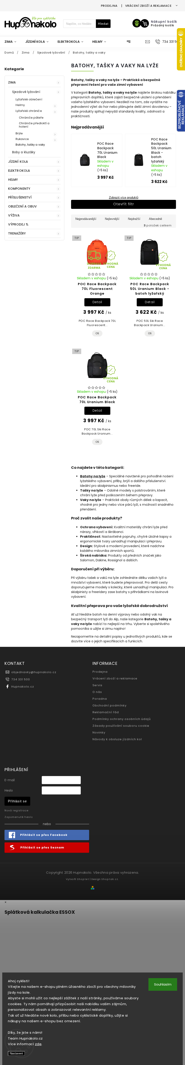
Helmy (20, 105)
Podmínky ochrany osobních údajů (121, 719)
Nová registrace (16, 810)
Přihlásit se (17, 801)
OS (97, 333)
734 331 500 (20, 679)
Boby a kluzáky (23, 152)
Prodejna (109, 6)
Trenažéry (17, 233)
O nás (97, 692)
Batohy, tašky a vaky (30, 145)
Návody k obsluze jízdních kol (117, 739)
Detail (97, 302)
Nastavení (16, 1053)
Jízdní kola (18, 161)
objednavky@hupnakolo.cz (33, 672)
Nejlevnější (112, 219)
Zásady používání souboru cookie (120, 726)
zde (38, 1044)
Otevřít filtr (123, 204)
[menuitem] (13, 41)
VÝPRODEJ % (18, 224)
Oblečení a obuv (22, 206)
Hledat (103, 23)
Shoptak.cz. (110, 879)
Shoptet (83, 879)
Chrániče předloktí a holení (34, 125)
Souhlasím (162, 984)
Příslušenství (20, 197)
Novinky (98, 732)
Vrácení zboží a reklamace (148, 6)
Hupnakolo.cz (22, 686)
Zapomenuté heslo (19, 817)
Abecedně (155, 219)
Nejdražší (134, 219)
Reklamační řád (105, 712)
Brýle (19, 133)
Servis (97, 685)
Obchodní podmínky (109, 705)
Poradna (99, 699)
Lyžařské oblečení (29, 99)
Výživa (14, 215)
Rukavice (22, 139)
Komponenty (19, 188)
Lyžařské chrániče (29, 111)
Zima (12, 82)
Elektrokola (19, 170)
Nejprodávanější (85, 219)
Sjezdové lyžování (26, 92)
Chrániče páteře (31, 118)
